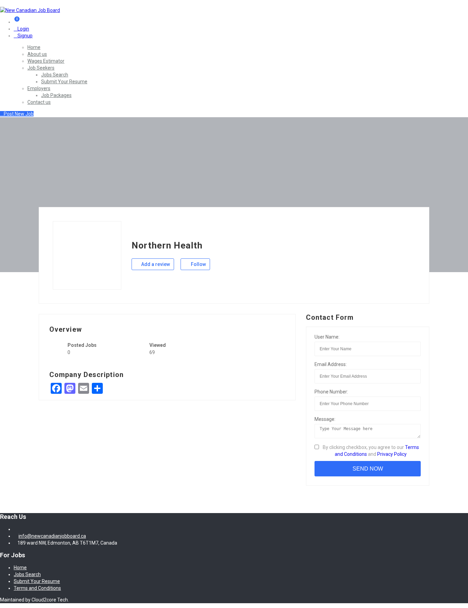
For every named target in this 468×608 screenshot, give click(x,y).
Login (23, 29)
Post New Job (19, 114)
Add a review (155, 264)
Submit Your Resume (64, 81)
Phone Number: (331, 391)
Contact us (39, 102)
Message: (325, 419)
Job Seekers (40, 68)
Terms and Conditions (37, 588)
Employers (38, 88)
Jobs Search (54, 74)
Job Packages (56, 95)
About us (37, 54)
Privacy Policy (392, 454)
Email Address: (331, 364)
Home (33, 47)
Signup (25, 35)
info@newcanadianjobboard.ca (52, 536)
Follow (198, 264)
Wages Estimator (45, 61)
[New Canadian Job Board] (30, 10)
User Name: (327, 337)
